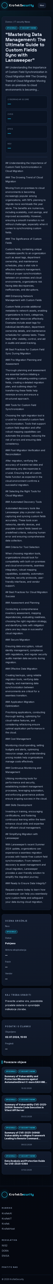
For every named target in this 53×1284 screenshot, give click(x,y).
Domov (8, 22)
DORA (5, 1250)
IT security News (22, 22)
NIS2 (4, 1245)
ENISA (5, 1255)
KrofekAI (7, 1213)
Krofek (5, 1223)
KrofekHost (8, 1228)
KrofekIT (7, 1218)
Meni (42, 5)
